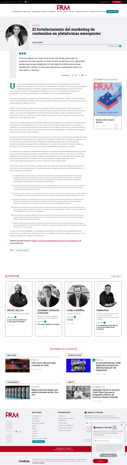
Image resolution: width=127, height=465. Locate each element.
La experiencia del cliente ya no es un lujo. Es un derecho (108, 327)
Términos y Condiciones (66, 425)
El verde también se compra (49, 324)
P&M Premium (112, 12)
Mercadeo (27, 11)
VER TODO (116, 277)
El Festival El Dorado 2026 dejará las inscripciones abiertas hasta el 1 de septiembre (108, 367)
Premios (35, 360)
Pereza (70, 320)
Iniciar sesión (105, 2)
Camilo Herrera (75, 310)
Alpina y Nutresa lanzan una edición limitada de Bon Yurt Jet (45, 392)
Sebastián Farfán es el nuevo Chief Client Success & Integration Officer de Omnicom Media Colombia (106, 394)
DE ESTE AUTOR (114, 46)
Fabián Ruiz (103, 310)
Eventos (85, 11)
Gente (65, 11)
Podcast (71, 11)
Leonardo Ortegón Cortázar (48, 311)
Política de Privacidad (65, 428)
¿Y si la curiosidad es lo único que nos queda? (18, 321)
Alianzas (35, 387)
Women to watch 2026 (97, 11)
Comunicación (17, 11)
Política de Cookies (38, 463)
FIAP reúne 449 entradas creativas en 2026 (44, 364)
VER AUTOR (10, 317)
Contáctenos (62, 423)
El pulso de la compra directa (105, 121)
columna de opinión (23, 250)
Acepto (100, 461)
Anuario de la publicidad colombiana (65, 419)
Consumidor (36, 11)
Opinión (78, 11)
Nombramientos (98, 387)
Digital (59, 11)
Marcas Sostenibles (48, 11)
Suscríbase (116, 2)
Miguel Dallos (15, 310)
